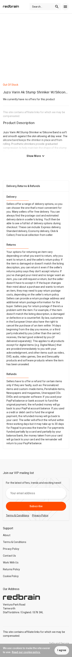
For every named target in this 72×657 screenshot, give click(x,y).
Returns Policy (11, 569)
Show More (34, 155)
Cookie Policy (11, 576)
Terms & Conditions (14, 542)
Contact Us (9, 555)
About (6, 535)
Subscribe (36, 506)
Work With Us (10, 562)
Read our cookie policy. (26, 652)
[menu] (65, 6)
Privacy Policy (11, 548)
